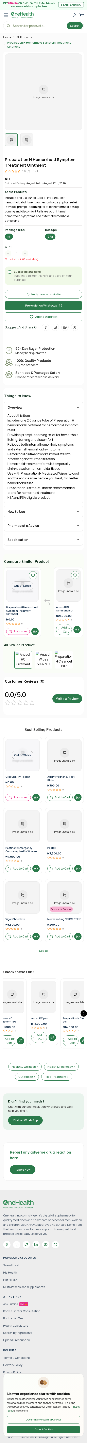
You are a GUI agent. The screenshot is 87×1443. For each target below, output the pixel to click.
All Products (24, 37)
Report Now (23, 1169)
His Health (10, 1272)
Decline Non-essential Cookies (43, 1419)
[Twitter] (26, 1244)
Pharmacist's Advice (23, 525)
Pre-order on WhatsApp (41, 305)
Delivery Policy (12, 1365)
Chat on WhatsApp (25, 1120)
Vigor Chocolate (15, 919)
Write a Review (67, 698)
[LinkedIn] (36, 1244)
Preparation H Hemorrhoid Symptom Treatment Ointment (22, 611)
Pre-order (20, 631)
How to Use (16, 511)
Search (75, 26)
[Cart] (81, 15)
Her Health (10, 1280)
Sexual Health (12, 1265)
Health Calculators (15, 1325)
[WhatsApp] (55, 1244)
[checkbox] (9, 272)
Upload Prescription (16, 1340)
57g (50, 236)
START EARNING (71, 4)
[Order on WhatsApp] (35, 631)
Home (7, 37)
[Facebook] (7, 1244)
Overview (14, 407)
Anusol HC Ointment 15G (64, 608)
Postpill (51, 848)
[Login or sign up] (74, 15)
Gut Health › (26, 1077)
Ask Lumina (15, 1304)
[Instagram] (16, 1244)
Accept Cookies (44, 1429)
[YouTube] (45, 1244)
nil (8, 236)
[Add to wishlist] (33, 575)
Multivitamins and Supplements (24, 1287)
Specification (17, 539)
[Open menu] (5, 15)
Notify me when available (45, 294)
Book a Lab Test (14, 1318)
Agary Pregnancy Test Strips (60, 778)
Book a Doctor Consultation (21, 1311)
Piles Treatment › (57, 1077)
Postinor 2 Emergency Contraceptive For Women (21, 849)
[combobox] (18, 253)
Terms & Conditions (16, 1358)
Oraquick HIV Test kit (17, 776)
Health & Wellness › (25, 1067)
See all (43, 951)
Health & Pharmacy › (61, 1067)
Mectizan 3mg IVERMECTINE (64, 919)
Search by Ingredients (18, 1333)
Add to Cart (65, 629)
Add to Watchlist (46, 317)
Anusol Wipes (39, 1018)
